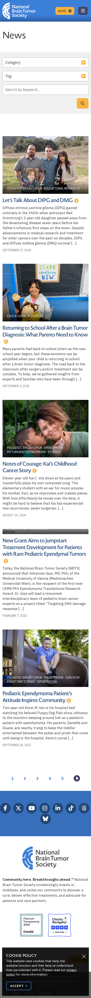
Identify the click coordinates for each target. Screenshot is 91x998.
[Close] (84, 956)
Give (63, 11)
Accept (17, 986)
